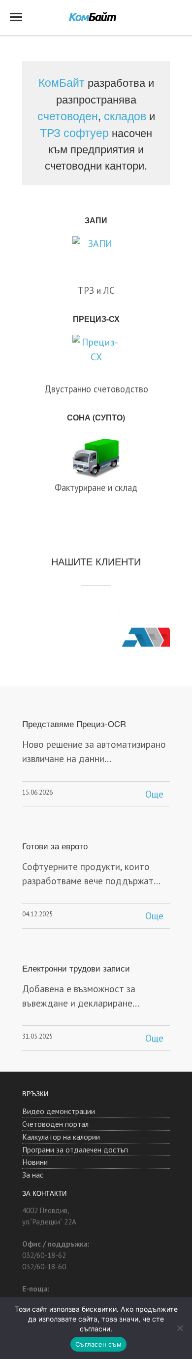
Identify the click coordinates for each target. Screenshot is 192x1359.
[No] (180, 1328)
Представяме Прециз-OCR (74, 724)
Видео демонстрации (58, 1111)
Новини (35, 1162)
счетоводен (67, 115)
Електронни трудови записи (76, 968)
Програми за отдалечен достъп (75, 1149)
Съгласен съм (98, 1344)
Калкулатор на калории (61, 1137)
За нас (32, 1175)
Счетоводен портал (55, 1124)
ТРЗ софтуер (74, 132)
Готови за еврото (55, 846)
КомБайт (61, 82)
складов (125, 115)
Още (154, 794)
